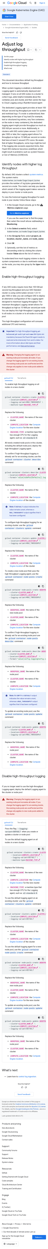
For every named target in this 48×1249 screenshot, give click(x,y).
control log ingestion (27, 1076)
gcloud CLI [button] (8, 378)
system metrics (36, 174)
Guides (34, 27)
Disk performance (28, 346)
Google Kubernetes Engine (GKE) (26, 10)
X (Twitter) (6, 1207)
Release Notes (7, 1158)
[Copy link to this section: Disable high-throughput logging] (4, 780)
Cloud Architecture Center (12, 1185)
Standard (6, 74)
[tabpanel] (24, 574)
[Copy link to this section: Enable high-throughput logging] (4, 280)
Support (5, 1154)
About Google (7, 1224)
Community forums (9, 1150)
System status (7, 1162)
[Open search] (30, 2)
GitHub (4, 1173)
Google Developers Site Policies (27, 1109)
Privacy (18, 1224)
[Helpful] (17, 32)
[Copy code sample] (43, 394)
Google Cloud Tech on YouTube (14, 1215)
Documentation (14, 25)
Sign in (42, 3)
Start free (9, 16)
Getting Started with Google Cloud (15, 1177)
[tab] (8, 378)
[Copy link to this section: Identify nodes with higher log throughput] (19, 168)
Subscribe (39, 1237)
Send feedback (11, 38)
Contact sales (7, 1140)
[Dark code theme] (39, 394)
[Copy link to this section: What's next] (20, 1070)
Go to (19, 213)
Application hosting (31, 25)
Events (4, 1203)
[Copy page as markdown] (36, 50)
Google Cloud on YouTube (12, 1211)
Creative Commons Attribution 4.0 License (30, 1104)
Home (4, 25)
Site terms (27, 1224)
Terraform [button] (21, 378)
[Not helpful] (21, 32)
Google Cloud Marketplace (12, 1136)
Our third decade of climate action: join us (19, 1232)
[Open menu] (3, 3)
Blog (3, 1199)
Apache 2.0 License (39, 1106)
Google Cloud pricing (10, 1132)
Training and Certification (11, 1189)
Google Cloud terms (11, 1228)
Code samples (7, 1181)
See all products (8, 1128)
